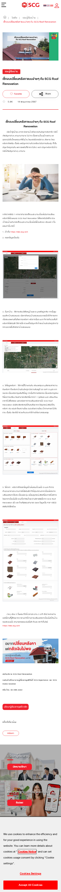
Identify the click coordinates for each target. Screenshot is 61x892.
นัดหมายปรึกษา (19, 766)
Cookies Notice (27, 851)
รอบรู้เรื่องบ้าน (11, 71)
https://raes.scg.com (19, 231)
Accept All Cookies (30, 885)
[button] (4, 18)
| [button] (8, 18)
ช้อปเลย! (19, 802)
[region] (30, 854)
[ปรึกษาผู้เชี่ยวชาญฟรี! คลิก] (16, 708)
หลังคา (10, 733)
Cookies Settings (30, 873)
